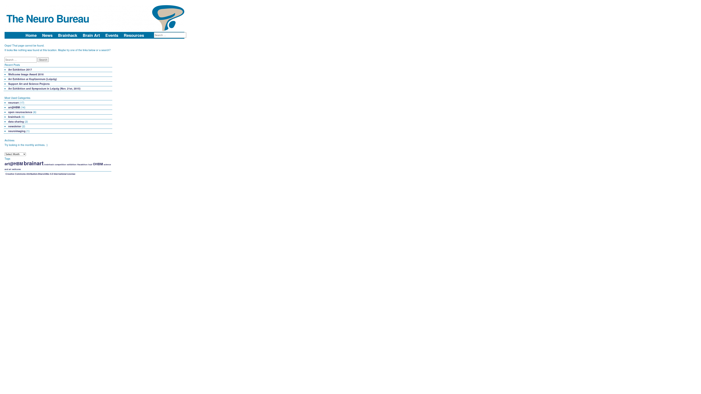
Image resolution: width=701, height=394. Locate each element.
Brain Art (91, 35)
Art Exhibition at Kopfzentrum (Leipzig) (32, 79)
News (47, 35)
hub (90, 164)
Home (31, 35)
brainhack (14, 117)
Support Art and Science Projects (29, 84)
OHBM (98, 164)
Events (111, 35)
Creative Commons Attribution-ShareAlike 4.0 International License (40, 173)
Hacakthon (82, 164)
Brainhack (67, 35)
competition (60, 164)
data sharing (16, 121)
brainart (34, 163)
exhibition (71, 164)
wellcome (16, 169)
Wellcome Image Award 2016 (26, 74)
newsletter (14, 126)
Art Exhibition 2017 (20, 69)
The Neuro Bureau (47, 18)
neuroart (13, 102)
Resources (134, 35)
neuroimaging (17, 131)
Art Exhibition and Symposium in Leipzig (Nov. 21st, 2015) (44, 88)
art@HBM (14, 107)
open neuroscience (20, 112)
